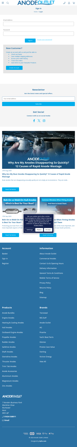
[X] (39, 120)
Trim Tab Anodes (9, 366)
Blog (41, 292)
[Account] (69, 2)
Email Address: (8, 20)
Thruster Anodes (9, 361)
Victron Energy (46, 356)
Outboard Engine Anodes (12, 332)
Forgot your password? (44, 40)
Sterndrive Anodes (9, 356)
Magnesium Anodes (10, 381)
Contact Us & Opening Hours (52, 263)
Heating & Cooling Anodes (13, 322)
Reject (39, 230)
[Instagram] (44, 120)
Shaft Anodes (7, 352)
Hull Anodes (7, 327)
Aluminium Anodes (10, 376)
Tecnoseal (44, 313)
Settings (30, 230)
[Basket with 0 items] (74, 2)
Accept (48, 230)
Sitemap (43, 297)
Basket (5, 253)
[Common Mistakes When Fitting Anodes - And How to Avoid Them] (57, 206)
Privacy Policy (45, 283)
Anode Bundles (8, 313)
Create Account (14, 68)
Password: (6, 30)
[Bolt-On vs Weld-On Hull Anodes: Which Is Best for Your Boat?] (19, 206)
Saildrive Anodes (9, 347)
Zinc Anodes (7, 386)
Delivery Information (48, 268)
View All (43, 361)
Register (5, 263)
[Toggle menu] (3, 2)
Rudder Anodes (8, 342)
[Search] (8, 2)
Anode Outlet (45, 322)
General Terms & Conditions (51, 273)
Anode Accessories (9, 371)
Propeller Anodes (9, 337)
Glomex (43, 342)
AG (41, 327)
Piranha (43, 332)
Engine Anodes (8, 318)
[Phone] (64, 2)
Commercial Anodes (48, 258)
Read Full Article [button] (10, 189)
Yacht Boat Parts (46, 337)
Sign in (5, 258)
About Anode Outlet (48, 253)
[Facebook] (34, 120)
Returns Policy (45, 287)
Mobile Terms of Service (49, 278)
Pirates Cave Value (47, 347)
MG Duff (43, 318)
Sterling (43, 352)
